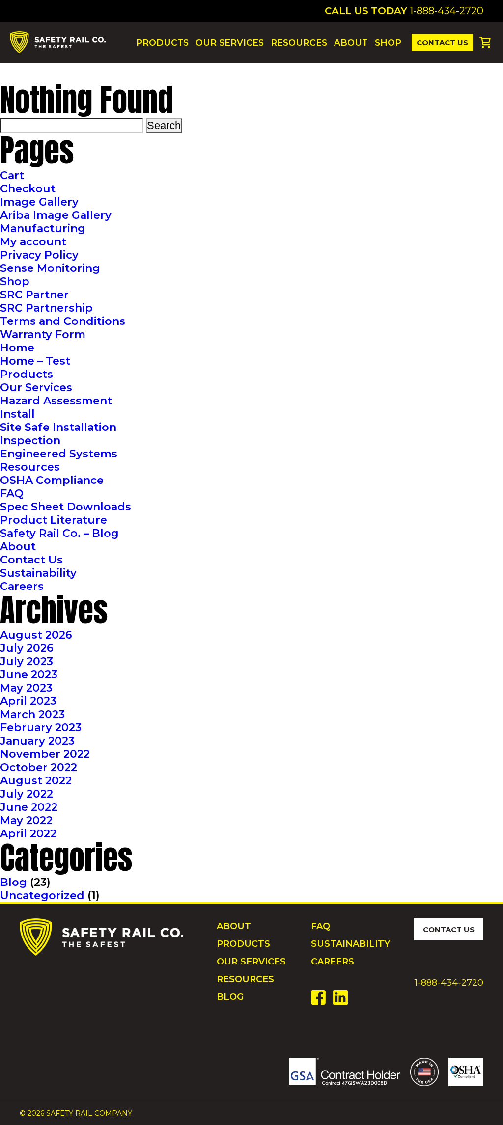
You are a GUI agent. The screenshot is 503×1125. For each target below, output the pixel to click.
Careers (22, 586)
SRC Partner (34, 294)
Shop (388, 42)
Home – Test (35, 361)
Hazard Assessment (56, 400)
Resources (299, 42)
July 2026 (27, 648)
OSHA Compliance (52, 480)
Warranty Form (42, 334)
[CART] (485, 42)
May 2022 (26, 820)
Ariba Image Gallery (56, 215)
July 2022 (26, 794)
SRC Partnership (46, 308)
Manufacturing (42, 228)
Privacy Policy (39, 255)
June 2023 (28, 674)
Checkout (28, 188)
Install (17, 414)
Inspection (30, 440)
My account (33, 241)
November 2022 (45, 754)
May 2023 (26, 688)
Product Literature (53, 520)
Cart (12, 175)
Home (17, 347)
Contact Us (442, 42)
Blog (13, 882)
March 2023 (32, 714)
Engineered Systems (58, 453)
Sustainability (38, 573)
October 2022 (38, 767)
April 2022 (28, 833)
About (351, 42)
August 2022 (36, 780)
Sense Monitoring (50, 268)
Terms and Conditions (62, 321)
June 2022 (28, 807)
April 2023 (28, 701)
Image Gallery (39, 202)
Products (162, 42)
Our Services (230, 42)
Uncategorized (42, 895)
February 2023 (41, 727)
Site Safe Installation (58, 427)
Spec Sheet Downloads (65, 506)
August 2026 (36, 635)
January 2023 (37, 741)
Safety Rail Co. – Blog (59, 533)
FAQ (12, 493)
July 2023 (26, 661)
